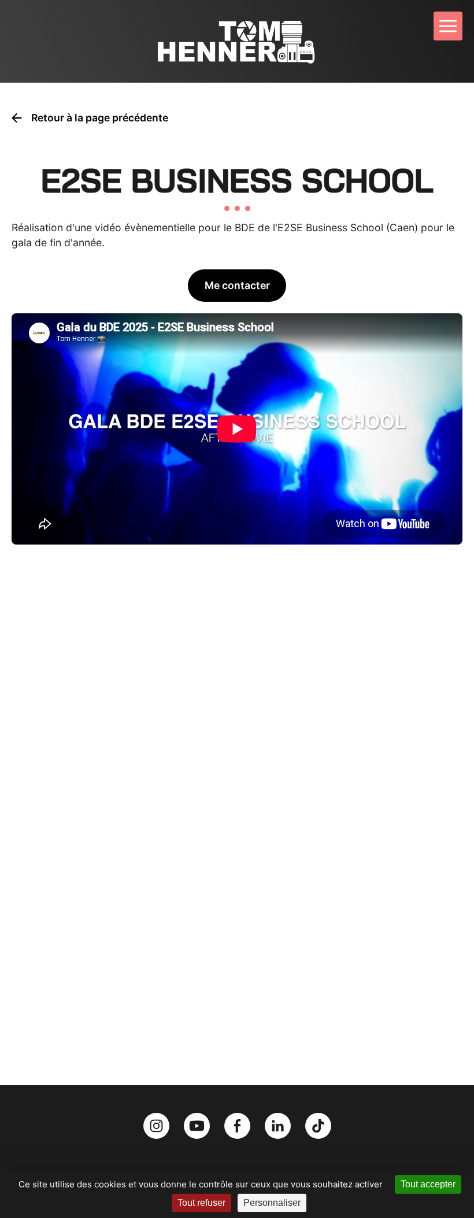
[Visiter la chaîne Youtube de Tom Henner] (198, 1125)
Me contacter (237, 285)
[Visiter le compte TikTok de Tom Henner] (318, 1125)
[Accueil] (237, 41)
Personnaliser (272, 1203)
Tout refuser (201, 1203)
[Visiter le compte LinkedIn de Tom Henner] (279, 1125)
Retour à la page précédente (99, 118)
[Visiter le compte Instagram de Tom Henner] (158, 1125)
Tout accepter (428, 1184)
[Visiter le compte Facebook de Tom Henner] (239, 1125)
